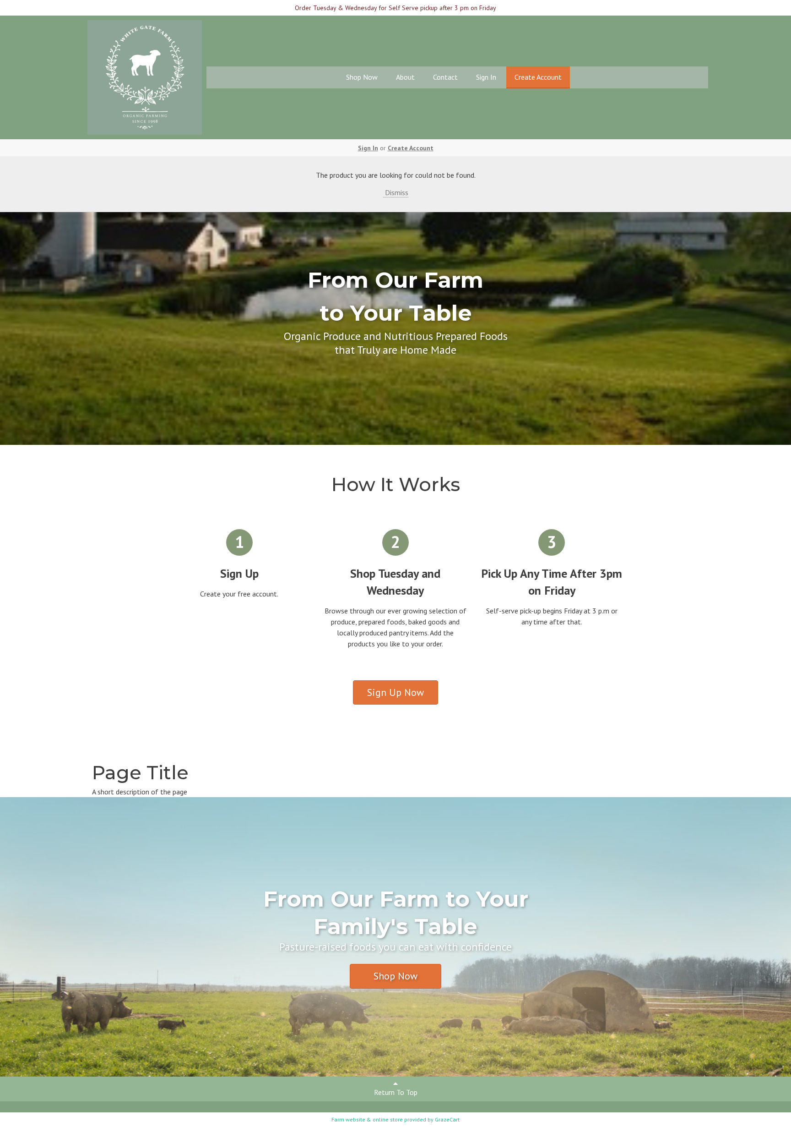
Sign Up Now (395, 692)
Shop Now (362, 77)
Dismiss (395, 192)
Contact (445, 77)
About (405, 77)
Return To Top (395, 1092)
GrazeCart (447, 1119)
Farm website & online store (367, 1119)
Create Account (538, 77)
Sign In (486, 77)
